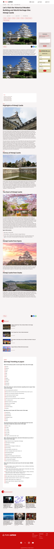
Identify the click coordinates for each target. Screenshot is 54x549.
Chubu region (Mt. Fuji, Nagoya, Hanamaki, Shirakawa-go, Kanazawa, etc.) (19, 474)
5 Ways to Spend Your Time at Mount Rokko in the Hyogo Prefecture (22, 325)
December (7, 384)
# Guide (5, 18)
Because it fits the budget (10, 403)
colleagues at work (9, 417)
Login (40, 35)
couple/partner (8, 414)
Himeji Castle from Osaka (8, 100)
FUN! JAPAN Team (25, 15)
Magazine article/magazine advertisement (13, 455)
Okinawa (7, 482)
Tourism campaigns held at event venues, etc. (14, 451)
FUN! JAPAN (4, 4)
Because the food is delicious (11, 396)
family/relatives (8, 415)
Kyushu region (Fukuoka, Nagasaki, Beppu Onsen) (14, 481)
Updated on (4, 15)
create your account (45, 35)
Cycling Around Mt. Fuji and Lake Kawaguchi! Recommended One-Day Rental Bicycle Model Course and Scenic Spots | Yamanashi (8, 522)
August (7, 378)
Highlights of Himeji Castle (8, 96)
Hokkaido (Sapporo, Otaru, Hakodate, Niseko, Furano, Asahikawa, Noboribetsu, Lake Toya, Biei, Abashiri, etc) (20, 467)
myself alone (8, 412)
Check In (40, 59)
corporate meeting (9, 406)
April (6, 371)
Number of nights (42, 62)
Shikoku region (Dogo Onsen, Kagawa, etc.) (13, 479)
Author (21, 15)
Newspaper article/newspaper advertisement (14, 457)
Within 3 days (8, 426)
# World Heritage (6, 20)
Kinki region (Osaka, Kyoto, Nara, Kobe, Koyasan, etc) (15, 476)
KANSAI (12, 4)
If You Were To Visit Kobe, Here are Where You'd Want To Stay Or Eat (23, 340)
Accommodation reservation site (11, 449)
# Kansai (13, 18)
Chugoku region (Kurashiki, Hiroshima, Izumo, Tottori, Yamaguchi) (17, 477)
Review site (8, 444)
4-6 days (7, 427)
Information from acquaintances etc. (12, 460)
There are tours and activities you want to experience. (15, 398)
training (7, 408)
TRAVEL (8, 4)
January (7, 366)
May (6, 373)
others (7, 420)
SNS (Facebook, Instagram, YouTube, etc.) (13, 446)
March (7, 370)
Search (45, 70)
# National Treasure (28, 18)
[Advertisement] (11, 87)
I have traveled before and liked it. (12, 390)
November (7, 383)
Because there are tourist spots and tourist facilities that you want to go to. (19, 391)
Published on (13, 15)
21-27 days (7, 432)
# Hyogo (9, 18)
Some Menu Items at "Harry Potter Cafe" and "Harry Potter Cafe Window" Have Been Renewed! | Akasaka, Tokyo (31, 522)
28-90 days (7, 434)
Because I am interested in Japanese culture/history (15, 393)
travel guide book (9, 454)
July (6, 376)
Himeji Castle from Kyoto (7, 99)
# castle (18, 18)
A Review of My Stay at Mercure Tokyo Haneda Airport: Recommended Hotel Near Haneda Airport (31, 505)
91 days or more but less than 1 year (12, 435)
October (7, 381)
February (7, 368)
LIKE (5, 46)
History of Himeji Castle (7, 97)
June (6, 375)
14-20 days (7, 430)
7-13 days (7, 429)
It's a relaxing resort (9, 400)
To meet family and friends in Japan (12, 395)
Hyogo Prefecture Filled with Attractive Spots (19, 347)
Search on (41, 66)
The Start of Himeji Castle (8, 98)
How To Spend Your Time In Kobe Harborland (19, 332)
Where (40, 55)
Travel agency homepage (10, 442)
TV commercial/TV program (10, 459)
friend (7, 419)
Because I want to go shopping (11, 401)
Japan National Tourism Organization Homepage (14, 441)
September (7, 380)
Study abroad (8, 405)
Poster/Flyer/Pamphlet (10, 452)
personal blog (8, 447)
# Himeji (22, 18)
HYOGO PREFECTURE (17, 4)
